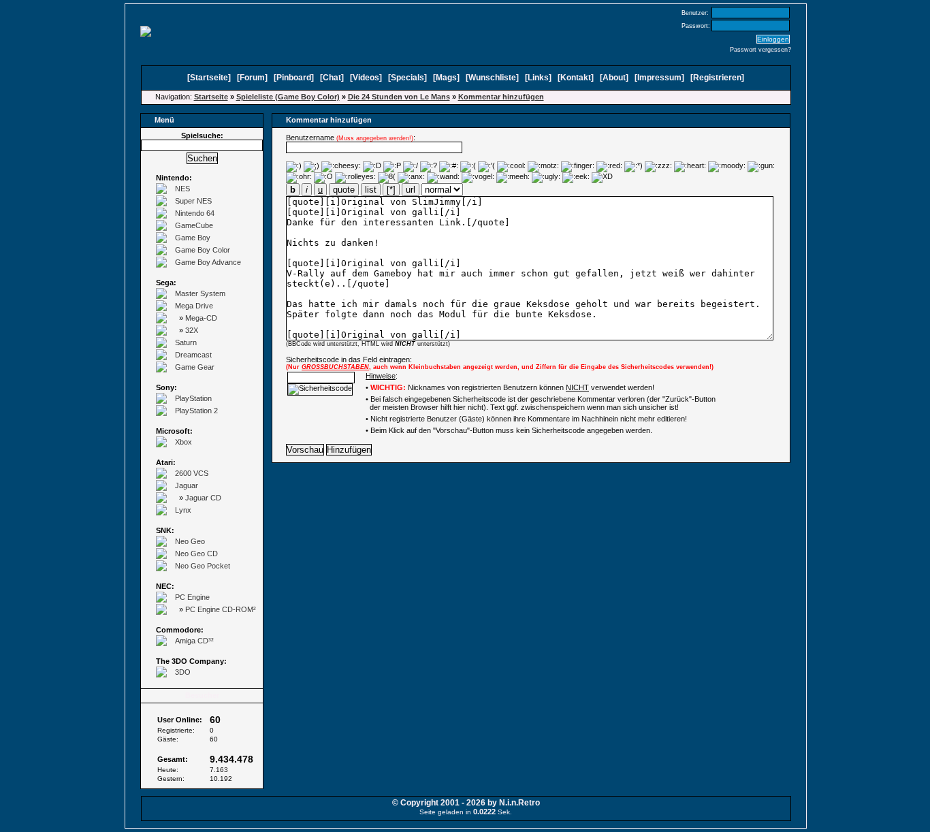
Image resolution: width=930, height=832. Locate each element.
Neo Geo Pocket (202, 566)
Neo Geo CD (196, 553)
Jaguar (186, 485)
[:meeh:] (513, 177)
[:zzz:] (658, 166)
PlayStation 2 (196, 410)
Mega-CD (201, 318)
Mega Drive (194, 306)
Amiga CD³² (194, 641)
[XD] (602, 177)
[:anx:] (411, 177)
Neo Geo (190, 541)
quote (343, 190)
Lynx (183, 510)
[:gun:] (761, 166)
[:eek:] (576, 177)
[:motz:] (543, 166)
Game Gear (195, 367)
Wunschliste (492, 77)
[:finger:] (577, 166)
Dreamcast (193, 355)
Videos (366, 77)
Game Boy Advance (208, 262)
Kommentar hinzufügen (501, 97)
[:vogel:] (478, 177)
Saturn (186, 342)
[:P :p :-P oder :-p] (392, 166)
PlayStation (193, 398)
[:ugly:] (546, 177)
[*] (391, 190)
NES (182, 189)
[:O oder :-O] (323, 177)
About (614, 77)
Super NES (193, 201)
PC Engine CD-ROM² (220, 609)
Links (538, 77)
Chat (332, 77)
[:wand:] (443, 177)
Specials (407, 77)
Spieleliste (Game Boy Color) (288, 97)
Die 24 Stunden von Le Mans (399, 97)
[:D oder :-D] (372, 166)
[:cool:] (511, 166)
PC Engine (192, 597)
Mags (446, 77)
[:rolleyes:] (355, 177)
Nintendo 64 (195, 213)
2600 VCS (191, 473)
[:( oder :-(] (468, 166)
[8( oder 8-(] (387, 177)
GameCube (194, 225)
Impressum (659, 77)
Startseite (209, 77)
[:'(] (486, 166)
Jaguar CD (203, 498)
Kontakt (575, 77)
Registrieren (717, 77)
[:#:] (448, 166)
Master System (200, 293)
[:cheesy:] (341, 166)
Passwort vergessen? (760, 49)
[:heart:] (690, 166)
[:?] (428, 166)
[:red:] (609, 166)
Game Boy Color (202, 250)
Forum (252, 77)
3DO (183, 672)
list (370, 190)
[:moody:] (726, 166)
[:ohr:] (299, 177)
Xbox (183, 442)
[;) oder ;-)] (311, 166)
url (410, 190)
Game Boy (192, 238)
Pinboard (293, 77)
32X (191, 330)
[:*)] (633, 166)
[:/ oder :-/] (410, 166)
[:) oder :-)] (294, 166)
